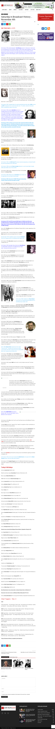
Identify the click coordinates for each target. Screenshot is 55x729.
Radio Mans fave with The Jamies (18, 667)
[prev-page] (2, 671)
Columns (21, 9)
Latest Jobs (4, 9)
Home (2, 12)
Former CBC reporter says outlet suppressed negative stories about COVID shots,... (31, 720)
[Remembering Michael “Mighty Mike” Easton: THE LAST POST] (6, 663)
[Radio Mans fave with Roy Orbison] (30, 663)
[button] (52, 9)
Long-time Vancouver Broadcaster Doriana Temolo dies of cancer (8, 653)
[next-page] (3, 671)
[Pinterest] (7, 24)
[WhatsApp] (10, 24)
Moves (15, 9)
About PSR (38, 9)
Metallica (8, 452)
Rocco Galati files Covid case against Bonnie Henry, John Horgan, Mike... (30, 710)
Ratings (26, 9)
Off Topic (33, 9)
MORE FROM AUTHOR (13, 657)
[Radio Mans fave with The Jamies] (18, 663)
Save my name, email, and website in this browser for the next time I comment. (16, 694)
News (10, 9)
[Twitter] (53, 1)
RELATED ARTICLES (5, 657)
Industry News (9, 12)
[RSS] (51, 1)
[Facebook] (49, 1)
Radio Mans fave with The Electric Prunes (28, 652)
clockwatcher (4, 21)
